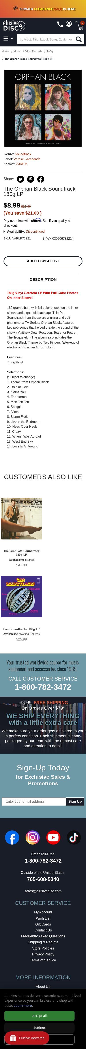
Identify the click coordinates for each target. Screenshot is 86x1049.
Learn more (23, 1005)
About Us (43, 986)
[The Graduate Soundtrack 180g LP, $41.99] (21, 518)
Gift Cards (43, 924)
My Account (43, 912)
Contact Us (43, 930)
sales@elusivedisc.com (43, 891)
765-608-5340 (43, 879)
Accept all (39, 1016)
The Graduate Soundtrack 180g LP (22, 552)
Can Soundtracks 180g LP (21, 629)
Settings (40, 1027)
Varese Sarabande (27, 159)
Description (43, 279)
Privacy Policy (43, 954)
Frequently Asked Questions (43, 936)
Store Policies (43, 948)
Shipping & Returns (43, 942)
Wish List (43, 918)
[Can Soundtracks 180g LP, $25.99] (21, 596)
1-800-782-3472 (43, 687)
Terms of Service (43, 960)
